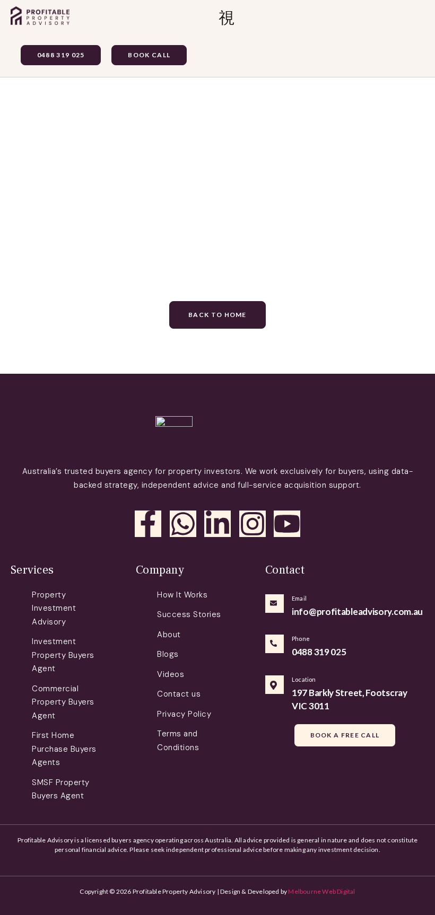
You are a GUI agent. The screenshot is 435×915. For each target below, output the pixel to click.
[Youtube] (287, 524)
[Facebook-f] (148, 524)
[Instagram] (252, 524)
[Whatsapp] (183, 524)
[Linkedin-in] (217, 524)
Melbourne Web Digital (321, 891)
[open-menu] (227, 18)
